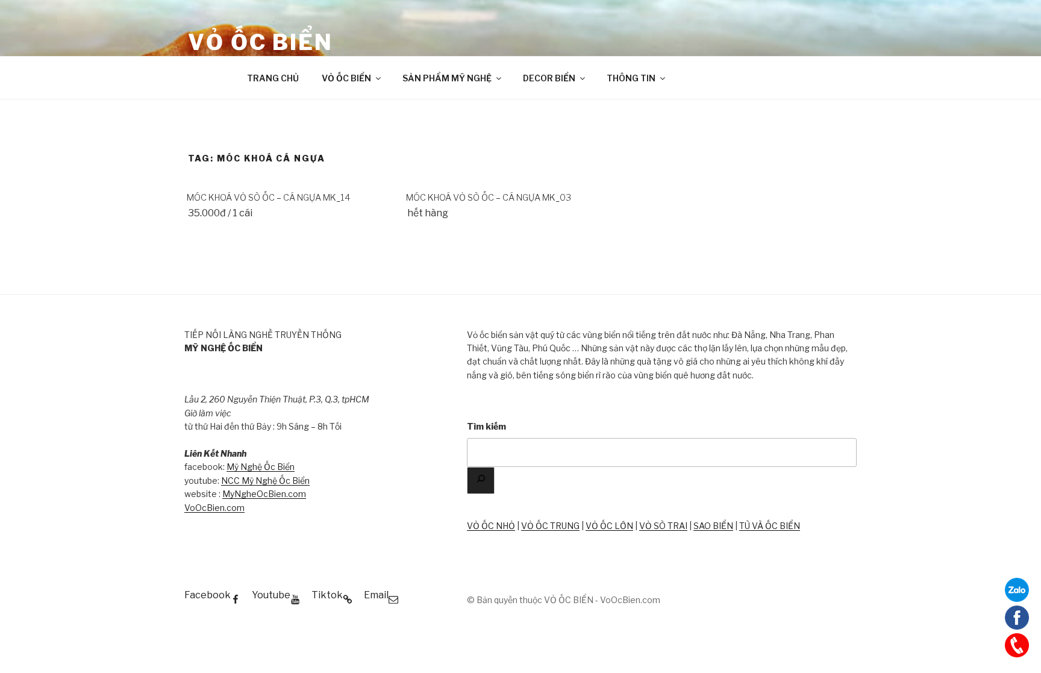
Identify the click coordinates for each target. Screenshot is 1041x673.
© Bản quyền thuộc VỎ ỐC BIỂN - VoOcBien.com (563, 600)
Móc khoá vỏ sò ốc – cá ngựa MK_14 (268, 197)
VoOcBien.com (214, 507)
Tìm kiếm (486, 426)
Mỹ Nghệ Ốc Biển (261, 467)
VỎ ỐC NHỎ (491, 526)
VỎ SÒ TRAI (663, 526)
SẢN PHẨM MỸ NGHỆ (447, 78)
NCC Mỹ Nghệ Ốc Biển (265, 480)
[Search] (481, 480)
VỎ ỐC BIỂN (260, 42)
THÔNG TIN (631, 78)
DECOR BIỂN (549, 78)
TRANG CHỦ (273, 78)
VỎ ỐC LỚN (609, 526)
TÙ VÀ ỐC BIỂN (769, 526)
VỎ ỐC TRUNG (550, 526)
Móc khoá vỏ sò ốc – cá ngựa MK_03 (488, 197)
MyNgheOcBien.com (264, 494)
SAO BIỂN (713, 526)
